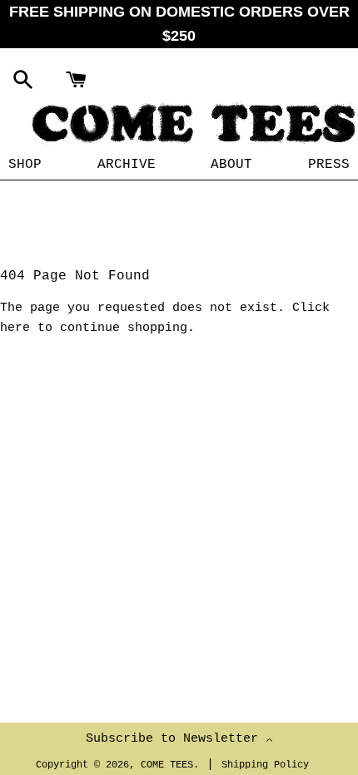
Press (329, 164)
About (231, 164)
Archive (126, 164)
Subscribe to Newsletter (176, 739)
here (15, 328)
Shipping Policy (265, 765)
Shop (25, 164)
